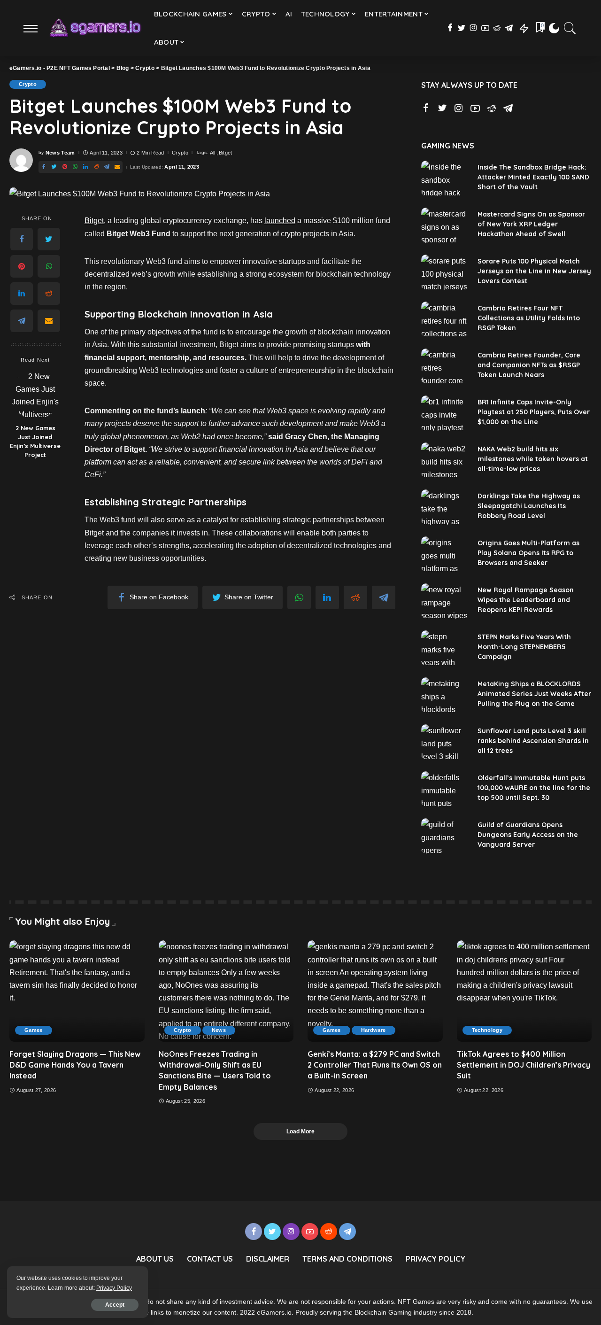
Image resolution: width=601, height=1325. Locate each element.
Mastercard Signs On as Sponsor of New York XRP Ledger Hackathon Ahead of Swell (531, 224)
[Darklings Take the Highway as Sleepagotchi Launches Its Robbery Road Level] (444, 507)
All (213, 152)
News (219, 1030)
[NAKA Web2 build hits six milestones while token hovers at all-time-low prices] (444, 460)
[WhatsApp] (75, 167)
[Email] (117, 167)
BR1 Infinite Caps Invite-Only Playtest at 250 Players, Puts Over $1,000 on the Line (534, 412)
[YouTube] (485, 28)
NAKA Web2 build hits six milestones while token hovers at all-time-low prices (533, 459)
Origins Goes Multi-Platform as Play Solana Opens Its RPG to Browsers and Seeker (528, 553)
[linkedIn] (85, 167)
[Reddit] (497, 28)
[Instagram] (473, 28)
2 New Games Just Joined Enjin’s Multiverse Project (35, 442)
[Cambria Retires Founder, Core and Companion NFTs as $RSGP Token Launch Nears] (444, 366)
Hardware (373, 1030)
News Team (60, 152)
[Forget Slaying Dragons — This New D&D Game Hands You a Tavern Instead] (77, 991)
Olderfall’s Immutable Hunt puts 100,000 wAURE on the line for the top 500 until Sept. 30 (534, 788)
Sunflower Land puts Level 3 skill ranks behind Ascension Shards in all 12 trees (533, 741)
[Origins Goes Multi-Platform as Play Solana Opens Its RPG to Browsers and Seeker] (444, 554)
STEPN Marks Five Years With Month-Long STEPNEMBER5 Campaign (524, 647)
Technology (487, 1030)
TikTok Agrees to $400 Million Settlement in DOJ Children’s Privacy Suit (523, 1064)
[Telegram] (509, 28)
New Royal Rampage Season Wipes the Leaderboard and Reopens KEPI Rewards (526, 600)
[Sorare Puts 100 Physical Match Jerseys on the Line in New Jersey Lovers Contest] (444, 272)
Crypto (28, 84)
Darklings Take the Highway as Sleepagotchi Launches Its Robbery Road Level (529, 506)
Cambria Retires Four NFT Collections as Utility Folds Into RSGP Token (529, 318)
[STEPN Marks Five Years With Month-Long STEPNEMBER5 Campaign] (444, 648)
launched (279, 221)
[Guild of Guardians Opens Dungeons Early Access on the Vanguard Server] (444, 835)
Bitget (225, 152)
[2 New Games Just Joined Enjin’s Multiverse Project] (35, 394)
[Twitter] (462, 28)
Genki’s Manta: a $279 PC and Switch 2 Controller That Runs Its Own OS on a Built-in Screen (375, 1064)
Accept (114, 1305)
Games (33, 1030)
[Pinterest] (65, 167)
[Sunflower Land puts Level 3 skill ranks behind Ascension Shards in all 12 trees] (444, 741)
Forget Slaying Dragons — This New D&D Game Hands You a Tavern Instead (74, 1064)
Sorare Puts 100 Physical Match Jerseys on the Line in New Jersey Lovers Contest (534, 271)
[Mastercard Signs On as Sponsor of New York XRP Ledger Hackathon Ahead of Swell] (444, 225)
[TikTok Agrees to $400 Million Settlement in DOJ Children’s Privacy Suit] (524, 991)
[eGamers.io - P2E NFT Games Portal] (95, 28)
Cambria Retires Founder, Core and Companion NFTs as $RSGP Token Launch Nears (529, 365)
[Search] (570, 28)
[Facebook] (450, 28)
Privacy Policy (114, 1288)
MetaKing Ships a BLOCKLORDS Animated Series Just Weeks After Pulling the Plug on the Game (534, 694)
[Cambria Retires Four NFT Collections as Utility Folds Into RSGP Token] (444, 319)
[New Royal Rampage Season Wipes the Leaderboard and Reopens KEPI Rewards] (444, 601)
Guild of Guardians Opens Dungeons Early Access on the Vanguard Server (528, 835)
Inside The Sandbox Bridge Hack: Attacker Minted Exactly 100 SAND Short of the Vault (533, 177)
